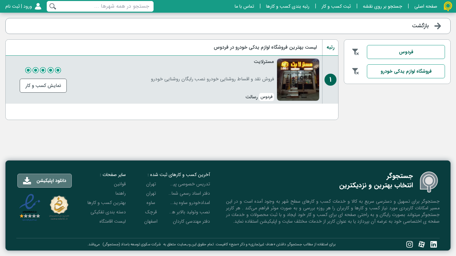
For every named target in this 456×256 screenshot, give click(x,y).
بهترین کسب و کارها (106, 202)
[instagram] (409, 244)
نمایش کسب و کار (43, 85)
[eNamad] (29, 207)
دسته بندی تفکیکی (108, 212)
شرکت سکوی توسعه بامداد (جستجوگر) (131, 244)
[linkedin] (433, 244)
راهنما (121, 193)
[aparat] (421, 244)
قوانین (120, 184)
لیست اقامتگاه (112, 221)
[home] (448, 6)
